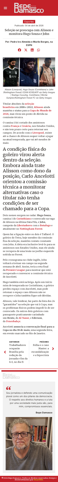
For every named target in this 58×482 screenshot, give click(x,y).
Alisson (39, 107)
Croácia (26, 126)
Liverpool (38, 132)
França (15, 126)
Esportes (29, 21)
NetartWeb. (38, 480)
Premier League (16, 270)
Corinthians (23, 218)
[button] (5, 8)
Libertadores (25, 225)
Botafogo (45, 225)
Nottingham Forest (31, 228)
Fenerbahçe (13, 321)
